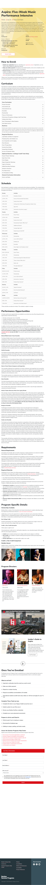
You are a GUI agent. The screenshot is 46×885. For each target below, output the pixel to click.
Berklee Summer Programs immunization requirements (15, 740)
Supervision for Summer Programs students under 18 (14, 737)
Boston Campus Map (5, 862)
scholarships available (33, 36)
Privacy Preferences (20, 869)
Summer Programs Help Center (6, 866)
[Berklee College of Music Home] (14, 877)
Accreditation (19, 863)
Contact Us (3, 863)
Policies (18, 862)
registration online (29, 65)
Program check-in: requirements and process (12, 743)
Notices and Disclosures (21, 865)
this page (25, 487)
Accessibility (19, 867)
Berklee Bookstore (32, 474)
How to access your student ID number (11, 742)
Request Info (8, 54)
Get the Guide (32, 654)
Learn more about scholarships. (26, 511)
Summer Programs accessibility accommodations (13, 736)
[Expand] (43, 104)
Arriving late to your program (9, 745)
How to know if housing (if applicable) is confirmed (14, 734)
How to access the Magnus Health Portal (11, 739)
